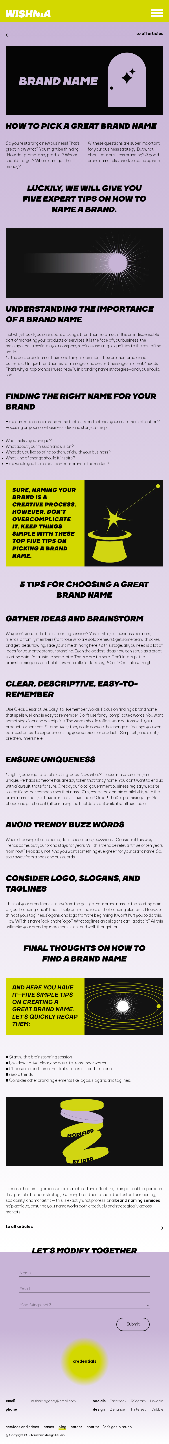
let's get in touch (117, 1427)
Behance (117, 1409)
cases (49, 1427)
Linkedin (156, 1401)
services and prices (22, 1427)
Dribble (157, 1409)
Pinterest (138, 1409)
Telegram (138, 1401)
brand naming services (137, 1200)
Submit (133, 1324)
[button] (157, 13)
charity (92, 1427)
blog (62, 1427)
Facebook (118, 1401)
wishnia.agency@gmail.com (53, 1401)
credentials (84, 1361)
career (76, 1427)
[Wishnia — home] (28, 14)
